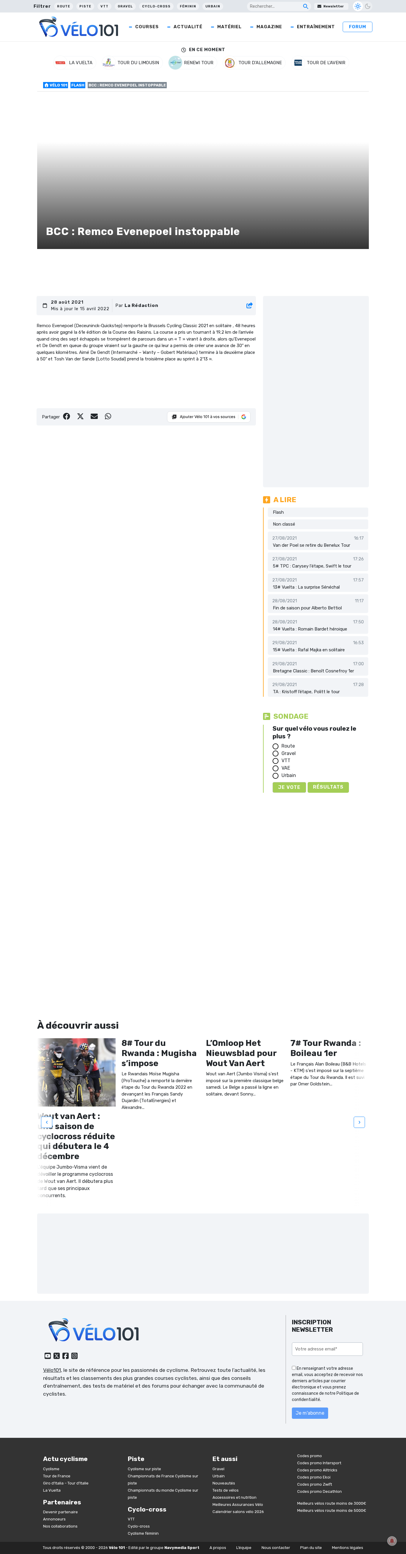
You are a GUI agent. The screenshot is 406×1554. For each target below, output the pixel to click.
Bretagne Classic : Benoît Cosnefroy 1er (313, 671)
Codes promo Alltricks (317, 1470)
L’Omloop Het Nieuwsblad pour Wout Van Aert (241, 1053)
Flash (77, 85)
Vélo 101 (58, 85)
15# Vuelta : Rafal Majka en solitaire (309, 650)
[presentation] (46, 1122)
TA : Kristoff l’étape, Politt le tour (306, 691)
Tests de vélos (226, 1490)
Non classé (284, 524)
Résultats (328, 787)
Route (63, 6)
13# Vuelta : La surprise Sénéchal (306, 587)
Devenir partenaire (60, 1512)
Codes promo (309, 1456)
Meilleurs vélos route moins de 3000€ (331, 1503)
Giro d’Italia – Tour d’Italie (66, 1483)
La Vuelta (52, 1490)
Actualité (188, 26)
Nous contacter (276, 1547)
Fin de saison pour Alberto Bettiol (307, 608)
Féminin (188, 6)
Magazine (269, 26)
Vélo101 (52, 1370)
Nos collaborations (60, 1526)
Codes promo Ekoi (314, 1477)
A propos (218, 1547)
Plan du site (311, 1547)
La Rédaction (141, 305)
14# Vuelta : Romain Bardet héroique (310, 629)
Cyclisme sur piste (144, 1469)
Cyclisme (51, 1469)
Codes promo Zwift (314, 1484)
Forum (357, 26)
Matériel (229, 26)
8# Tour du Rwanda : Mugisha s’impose (159, 1053)
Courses (147, 26)
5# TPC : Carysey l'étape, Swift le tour (312, 566)
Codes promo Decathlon (319, 1491)
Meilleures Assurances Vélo (238, 1504)
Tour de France (56, 1476)
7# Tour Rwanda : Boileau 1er (325, 1048)
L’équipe (243, 1547)
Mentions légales (347, 1547)
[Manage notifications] (392, 1541)
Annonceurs (54, 1519)
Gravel (125, 6)
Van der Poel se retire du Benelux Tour (311, 545)
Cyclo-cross (156, 6)
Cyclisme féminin (143, 1533)
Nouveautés (224, 1483)
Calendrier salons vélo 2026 (238, 1511)
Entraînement (316, 26)
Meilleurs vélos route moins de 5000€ (331, 1510)
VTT (104, 6)
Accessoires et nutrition (234, 1497)
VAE (285, 768)
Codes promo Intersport (319, 1463)
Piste (85, 6)
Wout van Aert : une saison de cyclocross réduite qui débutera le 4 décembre (76, 1136)
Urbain (212, 6)
